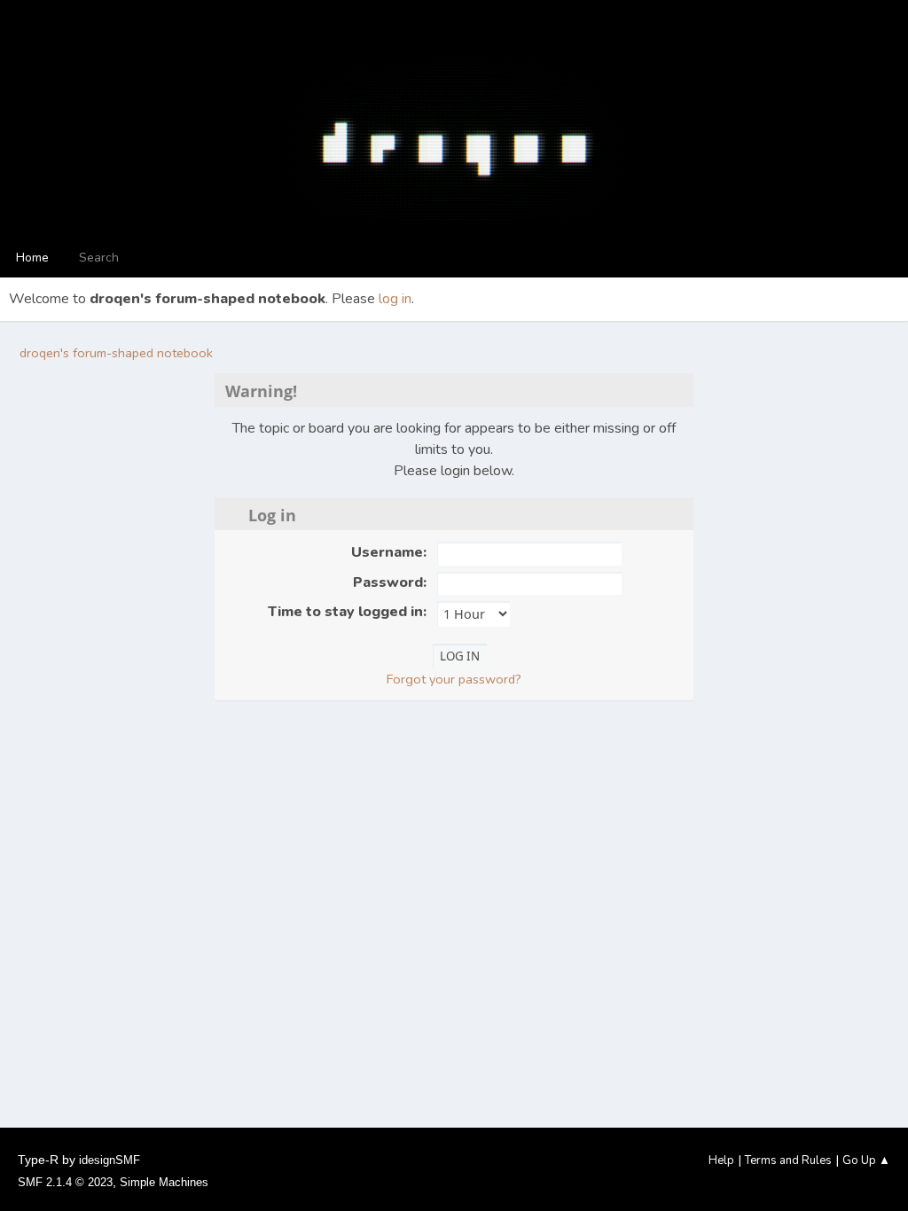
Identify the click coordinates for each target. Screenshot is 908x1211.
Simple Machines (164, 1182)
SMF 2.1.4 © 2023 (65, 1182)
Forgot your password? (454, 679)
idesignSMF (109, 1160)
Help (721, 1160)
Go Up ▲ (866, 1160)
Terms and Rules (788, 1160)
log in (395, 299)
